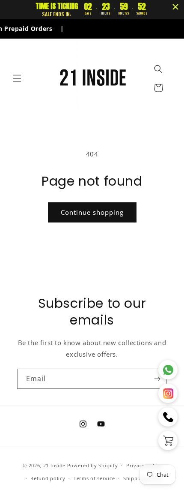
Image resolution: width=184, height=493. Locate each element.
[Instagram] (168, 393)
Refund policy (47, 478)
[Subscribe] (157, 379)
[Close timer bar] (175, 6)
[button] (17, 78)
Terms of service (94, 478)
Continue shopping (92, 212)
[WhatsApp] (168, 369)
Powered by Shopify (92, 465)
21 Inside (54, 465)
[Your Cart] (168, 440)
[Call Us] (168, 417)
